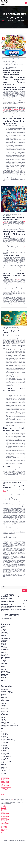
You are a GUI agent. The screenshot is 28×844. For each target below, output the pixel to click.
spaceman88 (4, 789)
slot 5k (2, 730)
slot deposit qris (4, 777)
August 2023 (4, 674)
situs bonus (4, 720)
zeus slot (3, 773)
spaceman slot (5, 765)
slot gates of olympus (5, 810)
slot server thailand (5, 781)
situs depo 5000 (5, 722)
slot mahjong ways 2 (6, 758)
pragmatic (3, 784)
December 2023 (5, 668)
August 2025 (4, 640)
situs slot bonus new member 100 (9, 725)
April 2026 (3, 630)
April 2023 (3, 680)
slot (2, 793)
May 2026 (3, 629)
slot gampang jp (7, 65)
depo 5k (3, 699)
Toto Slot (3, 770)
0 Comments (7, 68)
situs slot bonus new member (8, 723)
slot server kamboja (6, 761)
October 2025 (4, 637)
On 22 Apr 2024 (6, 327)
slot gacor (14, 64)
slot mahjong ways (15, 65)
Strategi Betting (5, 769)
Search (3, 586)
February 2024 (5, 665)
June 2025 (3, 643)
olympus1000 (4, 714)
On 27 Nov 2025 (6, 61)
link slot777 (4, 703)
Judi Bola (3, 702)
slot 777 (3, 731)
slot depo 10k (4, 742)
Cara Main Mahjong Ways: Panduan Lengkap (13, 331)
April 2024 (3, 662)
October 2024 (4, 655)
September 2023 (5, 672)
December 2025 (5, 634)
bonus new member (6, 691)
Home (3, 20)
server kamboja (4, 815)
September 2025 (5, 638)
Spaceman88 (13, 67)
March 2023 (4, 682)
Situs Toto (3, 727)
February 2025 (5, 649)
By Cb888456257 (15, 327)
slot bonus (3, 736)
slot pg (4, 490)
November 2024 (5, 654)
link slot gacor (4, 826)
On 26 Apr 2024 (6, 214)
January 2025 (4, 651)
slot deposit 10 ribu (5, 778)
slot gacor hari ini (5, 751)
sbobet (3, 717)
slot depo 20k (4, 744)
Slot (11, 64)
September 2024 (5, 657)
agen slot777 (4, 688)
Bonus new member (5, 823)
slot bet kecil (4, 734)
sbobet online (4, 825)
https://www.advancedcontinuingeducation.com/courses (14, 110)
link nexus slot (4, 817)
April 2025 (3, 646)
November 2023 (5, 669)
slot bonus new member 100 (8, 741)
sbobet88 (3, 719)
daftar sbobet (4, 806)
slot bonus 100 (4, 737)
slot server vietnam (5, 782)
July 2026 (3, 626)
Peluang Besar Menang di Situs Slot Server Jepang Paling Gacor (13, 218)
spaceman (3, 832)
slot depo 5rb (4, 747)
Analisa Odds (4, 689)
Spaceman (3, 764)
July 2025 (3, 641)
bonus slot (3, 694)
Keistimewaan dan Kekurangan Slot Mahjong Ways (13, 486)
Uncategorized (7, 328)
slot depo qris (4, 822)
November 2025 (5, 635)
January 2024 (4, 666)
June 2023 (3, 677)
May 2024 (3, 660)
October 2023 (4, 671)
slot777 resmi (4, 809)
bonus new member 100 (7, 692)
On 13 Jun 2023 (6, 482)
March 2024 (4, 663)
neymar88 (23, 246)
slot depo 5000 (4, 827)
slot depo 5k (4, 745)
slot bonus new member (7, 739)
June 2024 (4, 658)
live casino (3, 705)
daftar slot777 (5, 697)
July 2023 (3, 675)
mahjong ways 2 (6, 64)
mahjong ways (17, 62)
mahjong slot (11, 62)
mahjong (6, 62)
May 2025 (3, 644)
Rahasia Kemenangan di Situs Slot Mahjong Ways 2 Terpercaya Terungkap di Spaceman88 (13, 72)
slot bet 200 (4, 733)
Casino (2, 695)
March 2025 (4, 648)
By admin (14, 61)
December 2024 (5, 652)
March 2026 (4, 632)
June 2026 (4, 627)
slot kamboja (4, 755)
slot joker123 (3, 807)
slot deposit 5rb (5, 748)
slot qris (3, 759)
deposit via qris (5, 700)
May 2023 (3, 679)
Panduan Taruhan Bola (7, 716)
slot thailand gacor (5, 829)
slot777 (3, 762)
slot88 (2, 794)
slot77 (2, 830)
